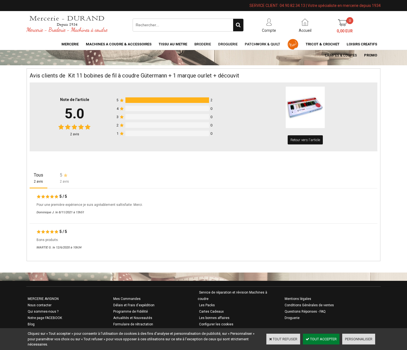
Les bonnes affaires (214, 318)
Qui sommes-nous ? (43, 311)
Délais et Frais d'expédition (133, 305)
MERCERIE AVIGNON (43, 299)
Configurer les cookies (216, 324)
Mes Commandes (127, 299)
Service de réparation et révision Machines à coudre (232, 296)
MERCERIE (70, 44)
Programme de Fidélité (130, 311)
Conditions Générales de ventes (309, 305)
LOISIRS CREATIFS (362, 44)
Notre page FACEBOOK (45, 318)
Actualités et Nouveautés (132, 318)
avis (74, 134)
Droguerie (228, 44)
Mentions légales (298, 299)
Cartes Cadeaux (211, 311)
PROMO (370, 55)
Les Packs (207, 305)
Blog (31, 324)
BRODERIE (202, 44)
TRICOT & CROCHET (322, 44)
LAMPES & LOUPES (341, 55)
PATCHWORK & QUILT (262, 44)
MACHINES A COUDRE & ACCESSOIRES (118, 44)
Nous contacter (39, 305)
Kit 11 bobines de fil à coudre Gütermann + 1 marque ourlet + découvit (153, 75)
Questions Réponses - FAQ (305, 311)
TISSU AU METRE (173, 44)
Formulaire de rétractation (133, 324)
